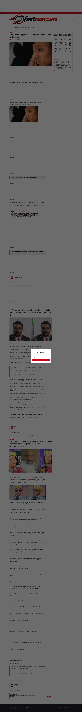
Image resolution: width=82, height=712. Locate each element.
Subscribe (41, 360)
